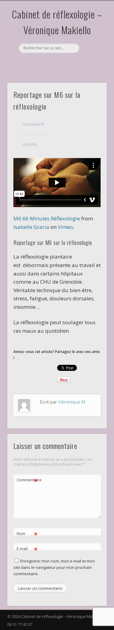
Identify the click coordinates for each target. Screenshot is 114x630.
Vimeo (56, 63)
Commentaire (27, 480)
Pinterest (44, 63)
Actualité (30, 144)
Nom (27, 534)
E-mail (27, 549)
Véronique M (33, 124)
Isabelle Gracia (31, 226)
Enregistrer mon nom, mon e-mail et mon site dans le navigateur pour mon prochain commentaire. (54, 567)
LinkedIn (81, 63)
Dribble (69, 63)
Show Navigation (92, 54)
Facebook (31, 63)
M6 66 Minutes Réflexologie (46, 218)
